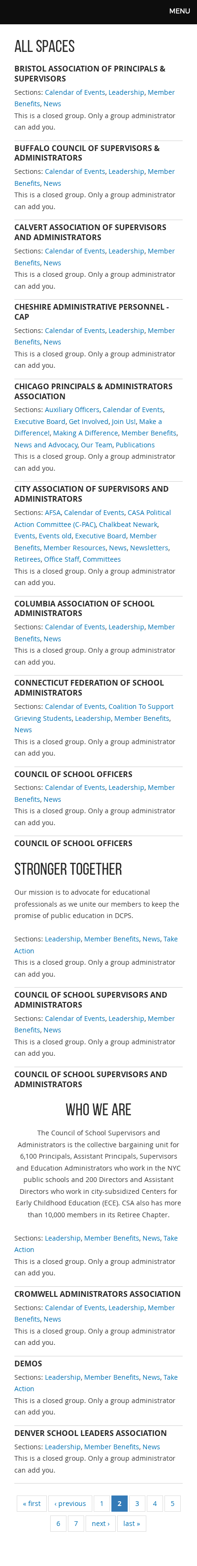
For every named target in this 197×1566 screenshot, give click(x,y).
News (52, 103)
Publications (135, 444)
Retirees (27, 559)
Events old (55, 535)
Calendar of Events (75, 92)
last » (131, 1523)
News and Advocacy (45, 444)
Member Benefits (148, 432)
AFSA (53, 512)
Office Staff (61, 559)
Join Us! (124, 421)
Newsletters (149, 547)
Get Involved (89, 421)
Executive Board (40, 421)
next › (100, 1523)
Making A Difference (85, 432)
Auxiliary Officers (72, 409)
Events (24, 535)
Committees (102, 559)
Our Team (96, 444)
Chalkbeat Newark (128, 524)
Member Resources (75, 547)
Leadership (126, 92)
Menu (179, 11)
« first (32, 1503)
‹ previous (70, 1503)
